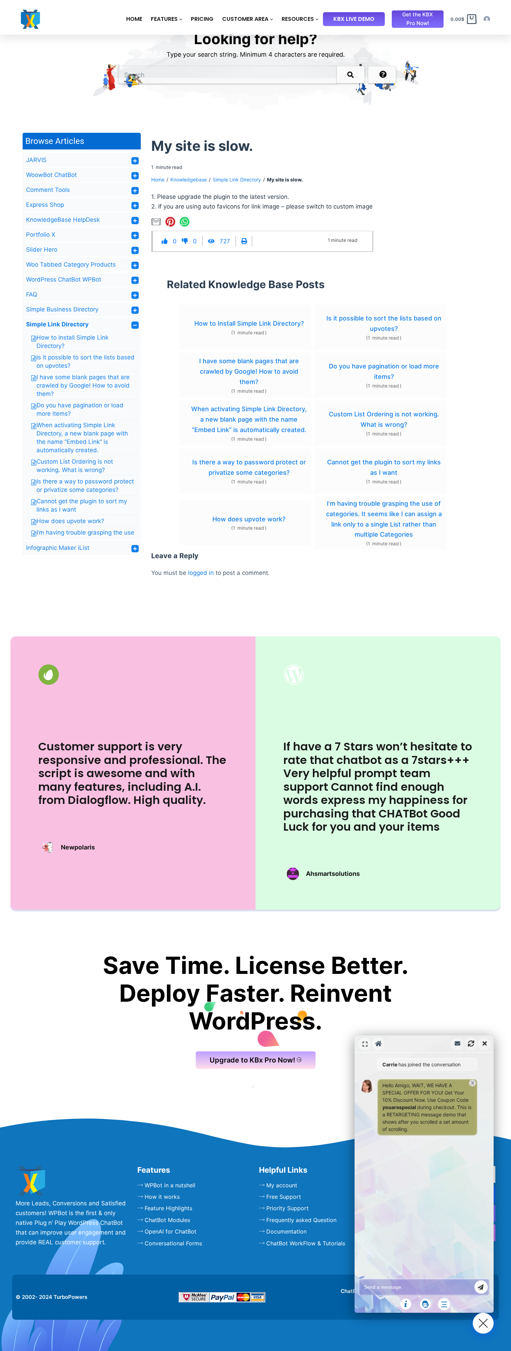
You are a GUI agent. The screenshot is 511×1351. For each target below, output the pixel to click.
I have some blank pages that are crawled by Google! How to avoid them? (83, 385)
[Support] (425, 1304)
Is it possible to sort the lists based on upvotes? (383, 323)
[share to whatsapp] (186, 221)
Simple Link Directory (57, 324)
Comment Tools (48, 189)
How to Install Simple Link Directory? (249, 323)
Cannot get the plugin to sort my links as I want (384, 467)
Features (164, 19)
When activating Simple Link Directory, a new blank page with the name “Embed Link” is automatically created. (249, 419)
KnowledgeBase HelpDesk (63, 219)
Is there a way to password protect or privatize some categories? (249, 467)
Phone (349, 1129)
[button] (424, 1174)
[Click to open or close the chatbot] (483, 1323)
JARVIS (36, 159)
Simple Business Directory (62, 309)
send (481, 1287)
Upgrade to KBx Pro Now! (252, 1060)
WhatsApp (349, 1101)
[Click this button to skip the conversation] (444, 1304)
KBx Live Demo (353, 19)
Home (134, 19)
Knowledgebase (188, 179)
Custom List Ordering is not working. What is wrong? (384, 419)
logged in (201, 572)
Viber (349, 1115)
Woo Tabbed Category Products (71, 264)
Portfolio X (40, 234)
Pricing (202, 19)
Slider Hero (41, 249)
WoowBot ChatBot (51, 174)
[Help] (405, 1304)
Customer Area (245, 19)
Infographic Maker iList (57, 547)
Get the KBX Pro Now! (417, 18)
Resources (298, 19)
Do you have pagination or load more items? (384, 371)
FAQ (31, 294)
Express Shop (45, 204)
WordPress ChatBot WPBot (63, 279)
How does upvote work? (70, 521)
